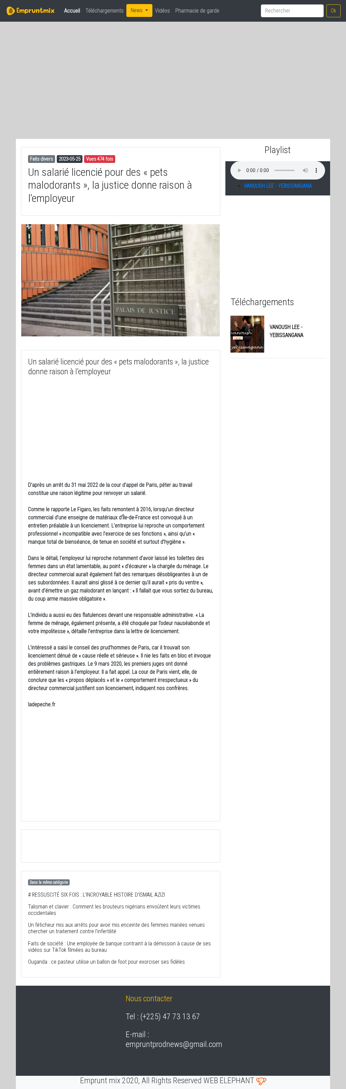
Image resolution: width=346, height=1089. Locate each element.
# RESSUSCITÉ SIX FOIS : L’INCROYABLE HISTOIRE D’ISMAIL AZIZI (96, 895)
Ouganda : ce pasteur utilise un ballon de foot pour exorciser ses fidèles (106, 962)
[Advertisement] (71, 75)
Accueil (73, 10)
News (137, 10)
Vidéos (162, 10)
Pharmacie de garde (197, 10)
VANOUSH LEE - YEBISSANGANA (278, 186)
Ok (333, 10)
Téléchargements (104, 10)
